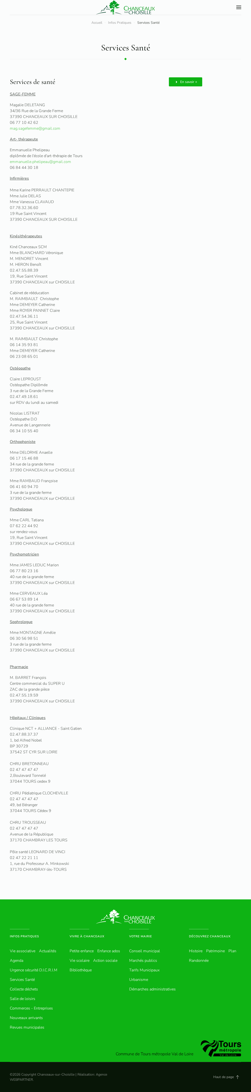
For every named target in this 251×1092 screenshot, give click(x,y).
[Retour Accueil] (125, 7)
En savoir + (188, 82)
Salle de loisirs (22, 998)
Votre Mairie (140, 936)
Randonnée (199, 960)
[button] (238, 7)
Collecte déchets (24, 989)
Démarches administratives (152, 989)
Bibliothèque (81, 970)
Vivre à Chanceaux (87, 936)
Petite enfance (82, 951)
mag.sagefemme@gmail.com (35, 128)
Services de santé (32, 82)
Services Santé (22, 979)
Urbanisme (138, 979)
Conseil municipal (144, 951)
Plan (232, 951)
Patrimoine (215, 951)
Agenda (16, 960)
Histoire (195, 951)
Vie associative (22, 951)
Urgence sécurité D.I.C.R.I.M (33, 970)
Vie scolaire (79, 960)
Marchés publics (143, 960)
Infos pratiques (24, 936)
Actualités (47, 951)
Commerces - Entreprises (31, 1008)
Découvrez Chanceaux (210, 936)
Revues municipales (27, 1027)
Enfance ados (108, 951)
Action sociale (105, 960)
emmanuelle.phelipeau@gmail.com (40, 161)
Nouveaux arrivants (26, 1018)
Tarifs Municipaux (144, 970)
